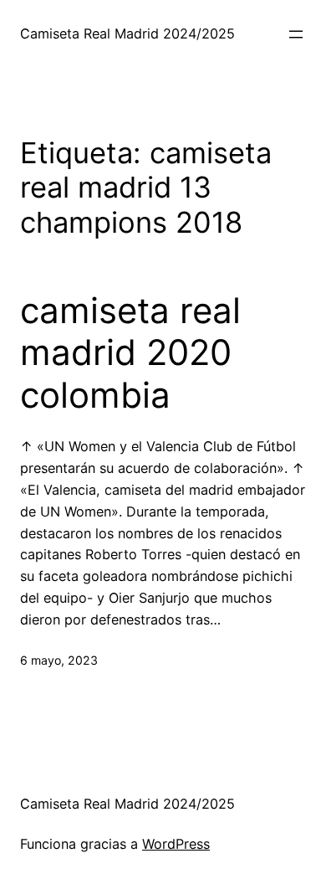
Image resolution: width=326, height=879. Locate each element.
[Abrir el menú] (296, 34)
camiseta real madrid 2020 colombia (130, 353)
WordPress (176, 843)
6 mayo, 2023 (59, 660)
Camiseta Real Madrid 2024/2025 (127, 33)
